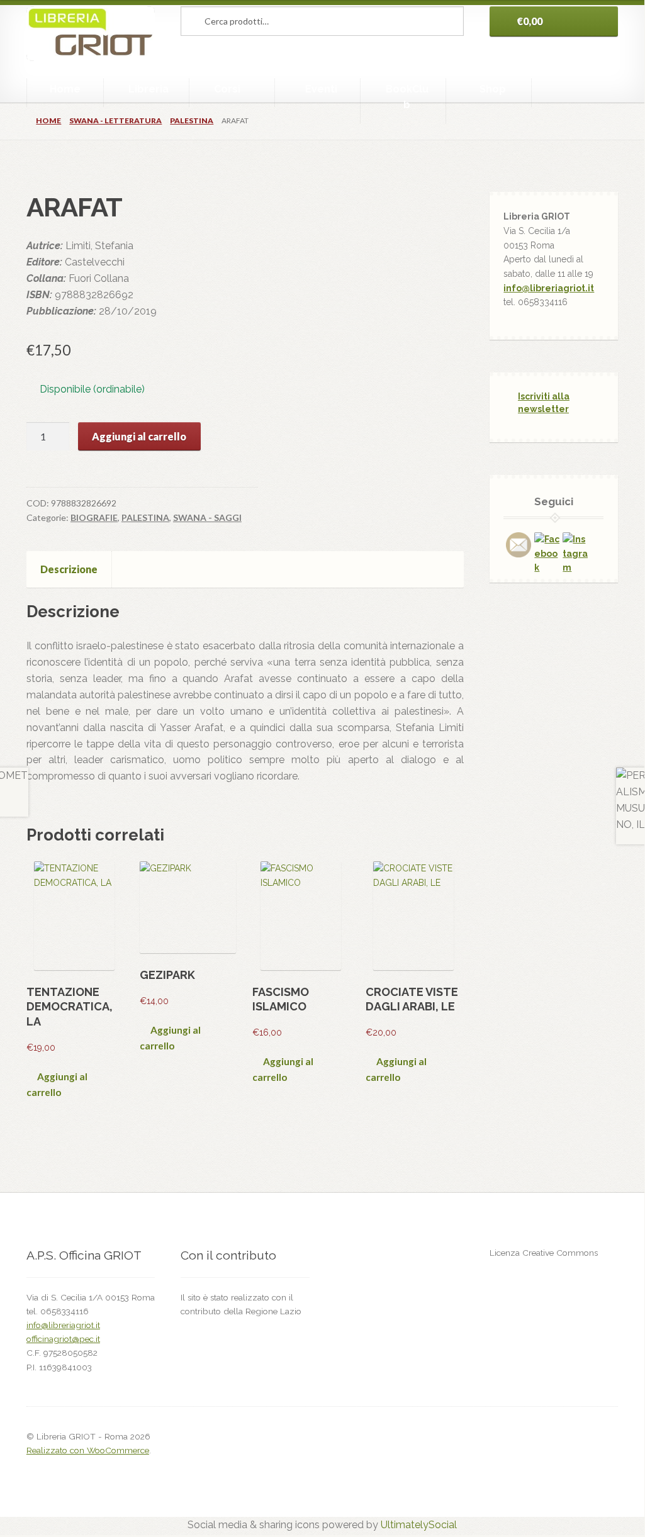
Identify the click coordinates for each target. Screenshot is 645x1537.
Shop (493, 89)
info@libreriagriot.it (548, 288)
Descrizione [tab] (69, 569)
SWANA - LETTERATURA (115, 120)
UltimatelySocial (419, 1525)
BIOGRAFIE (94, 517)
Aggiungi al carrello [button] (56, 1084)
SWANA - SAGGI (207, 517)
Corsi (227, 89)
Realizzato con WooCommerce (87, 1450)
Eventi (321, 89)
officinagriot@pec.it (63, 1339)
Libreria (148, 89)
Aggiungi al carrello (139, 436)
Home (65, 89)
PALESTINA (191, 120)
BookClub (407, 97)
